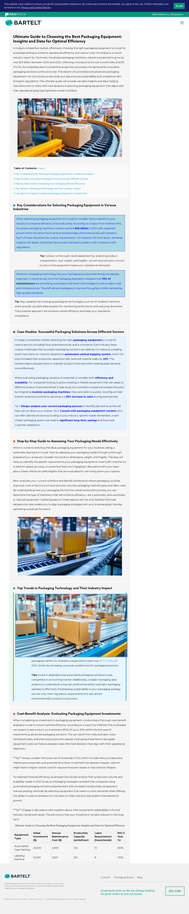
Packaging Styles (124, 877)
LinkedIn (105, 877)
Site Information (36, 899)
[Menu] (182, 22)
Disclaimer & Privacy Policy (16, 899)
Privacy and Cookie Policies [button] (36, 7)
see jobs (175, 891)
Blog (139, 877)
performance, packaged (167, 14)
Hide (41, 168)
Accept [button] (179, 6)
